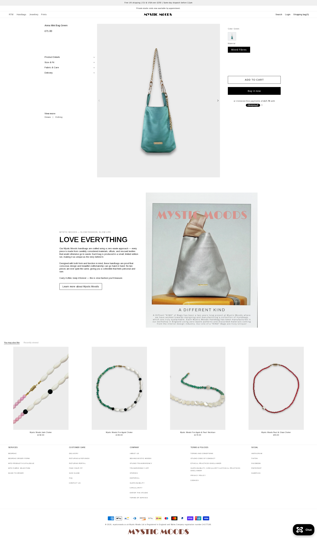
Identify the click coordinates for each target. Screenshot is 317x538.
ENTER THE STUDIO (139, 493)
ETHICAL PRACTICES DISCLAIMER (206, 463)
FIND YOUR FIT (76, 468)
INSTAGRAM (256, 453)
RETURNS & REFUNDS (79, 458)
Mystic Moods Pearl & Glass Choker (276, 432)
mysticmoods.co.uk (121, 524)
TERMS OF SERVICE (139, 498)
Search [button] (279, 14)
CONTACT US (75, 483)
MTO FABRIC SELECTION (19, 468)
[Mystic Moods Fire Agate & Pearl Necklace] (197, 388)
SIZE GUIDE (74, 473)
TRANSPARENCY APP (139, 468)
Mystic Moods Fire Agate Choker (119, 432)
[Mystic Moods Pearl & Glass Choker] (276, 388)
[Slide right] (218, 100)
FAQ (70, 478)
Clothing (59, 117)
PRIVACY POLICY (198, 475)
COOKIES (194, 480)
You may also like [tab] (12, 342)
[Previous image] (16, 388)
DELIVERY (73, 453)
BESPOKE (12, 453)
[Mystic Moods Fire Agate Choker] (119, 388)
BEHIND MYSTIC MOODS (140, 458)
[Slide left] (99, 100)
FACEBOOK (256, 463)
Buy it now (254, 91)
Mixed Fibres (239, 49)
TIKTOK (254, 458)
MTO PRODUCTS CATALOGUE (21, 463)
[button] (11, 14)
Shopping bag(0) (301, 14)
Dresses (48, 117)
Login (287, 14)
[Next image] (65, 388)
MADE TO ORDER (16, 473)
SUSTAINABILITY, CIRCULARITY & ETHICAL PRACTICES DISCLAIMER (215, 469)
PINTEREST (256, 468)
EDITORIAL (135, 478)
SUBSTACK (256, 473)
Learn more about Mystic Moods (81, 286)
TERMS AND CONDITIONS (202, 453)
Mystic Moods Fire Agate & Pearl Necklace (197, 432)
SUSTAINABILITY (137, 483)
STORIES (134, 473)
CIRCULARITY (136, 488)
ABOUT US (134, 453)
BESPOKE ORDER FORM (19, 458)
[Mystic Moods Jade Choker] (41, 388)
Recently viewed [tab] (31, 342)
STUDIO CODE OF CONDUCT (203, 458)
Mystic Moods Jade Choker (41, 432)
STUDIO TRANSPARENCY (141, 463)
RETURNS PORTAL (77, 463)
